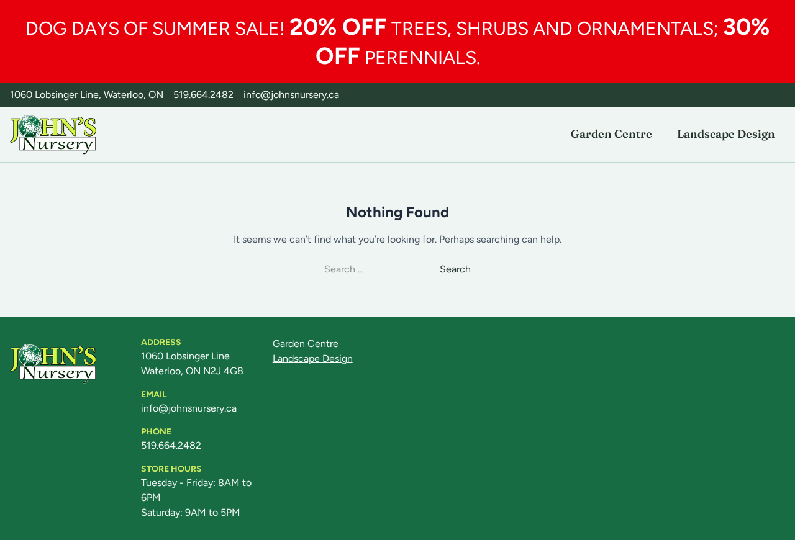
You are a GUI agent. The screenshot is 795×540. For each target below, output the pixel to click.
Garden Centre (611, 134)
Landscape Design (726, 134)
